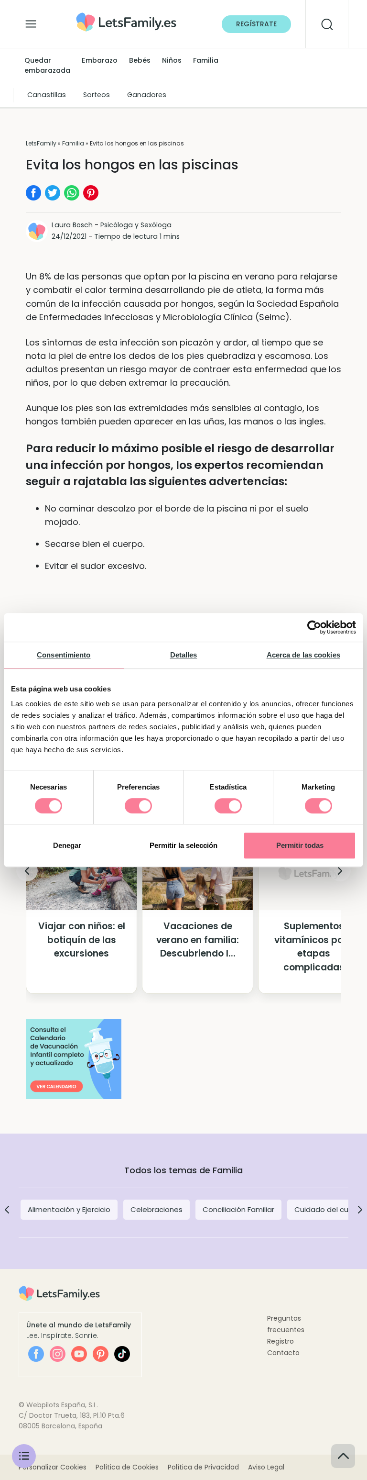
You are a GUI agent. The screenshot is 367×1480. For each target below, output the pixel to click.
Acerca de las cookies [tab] (303, 655)
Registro (280, 1341)
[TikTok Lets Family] (122, 1354)
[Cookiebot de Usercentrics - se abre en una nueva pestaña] (314, 627)
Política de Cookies (127, 1467)
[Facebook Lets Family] (36, 1354)
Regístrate (256, 24)
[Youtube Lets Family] (79, 1354)
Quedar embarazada (47, 66)
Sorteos (96, 95)
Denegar (67, 845)
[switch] (138, 805)
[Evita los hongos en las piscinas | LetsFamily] (126, 15)
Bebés (140, 60)
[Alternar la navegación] (31, 21)
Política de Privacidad (203, 1467)
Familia (205, 60)
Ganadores (146, 95)
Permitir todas (300, 845)
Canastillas (46, 95)
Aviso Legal (266, 1467)
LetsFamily (41, 143)
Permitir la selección (183, 845)
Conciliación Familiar (238, 1209)
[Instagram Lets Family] (57, 1354)
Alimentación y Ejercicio (69, 1209)
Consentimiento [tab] (63, 655)
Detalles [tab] (183, 655)
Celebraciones (156, 1209)
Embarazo (100, 60)
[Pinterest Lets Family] (100, 1354)
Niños (172, 60)
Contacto (283, 1353)
